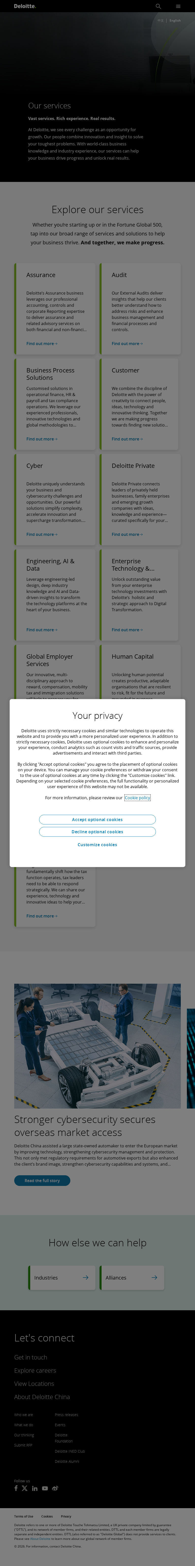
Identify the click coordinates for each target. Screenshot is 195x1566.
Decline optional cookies (97, 832)
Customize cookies (97, 844)
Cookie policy (137, 798)
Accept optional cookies (97, 819)
